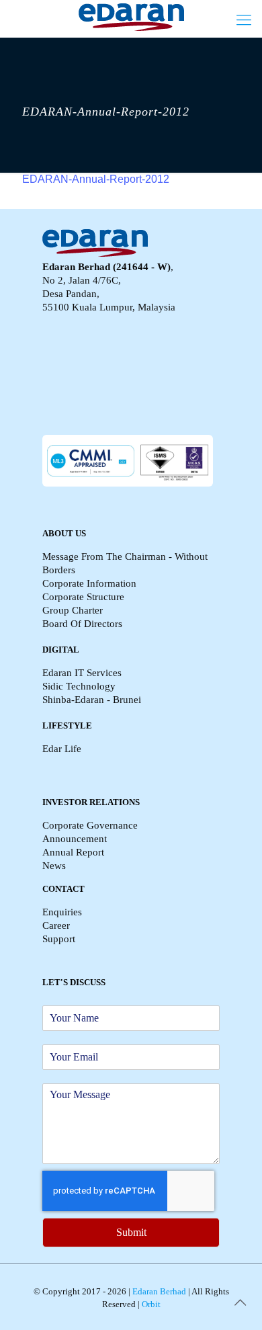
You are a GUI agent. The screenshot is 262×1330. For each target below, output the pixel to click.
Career (56, 925)
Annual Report (73, 852)
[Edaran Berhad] (131, 17)
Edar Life (61, 748)
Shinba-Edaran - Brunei (91, 699)
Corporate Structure (83, 596)
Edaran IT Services (82, 672)
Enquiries (62, 912)
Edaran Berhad (158, 1291)
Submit (131, 1232)
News (54, 865)
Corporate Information (89, 583)
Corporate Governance (90, 825)
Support (58, 938)
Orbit (150, 1304)
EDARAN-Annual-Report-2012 (95, 179)
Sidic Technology (79, 686)
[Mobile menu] (243, 20)
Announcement (74, 838)
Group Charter (72, 610)
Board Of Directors (82, 623)
